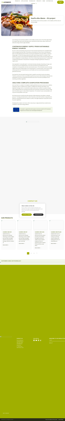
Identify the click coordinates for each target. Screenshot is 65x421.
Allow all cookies (27, 214)
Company (33, 3)
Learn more (23, 211)
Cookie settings (60, 419)
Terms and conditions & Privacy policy (51, 419)
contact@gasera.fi (19, 343)
